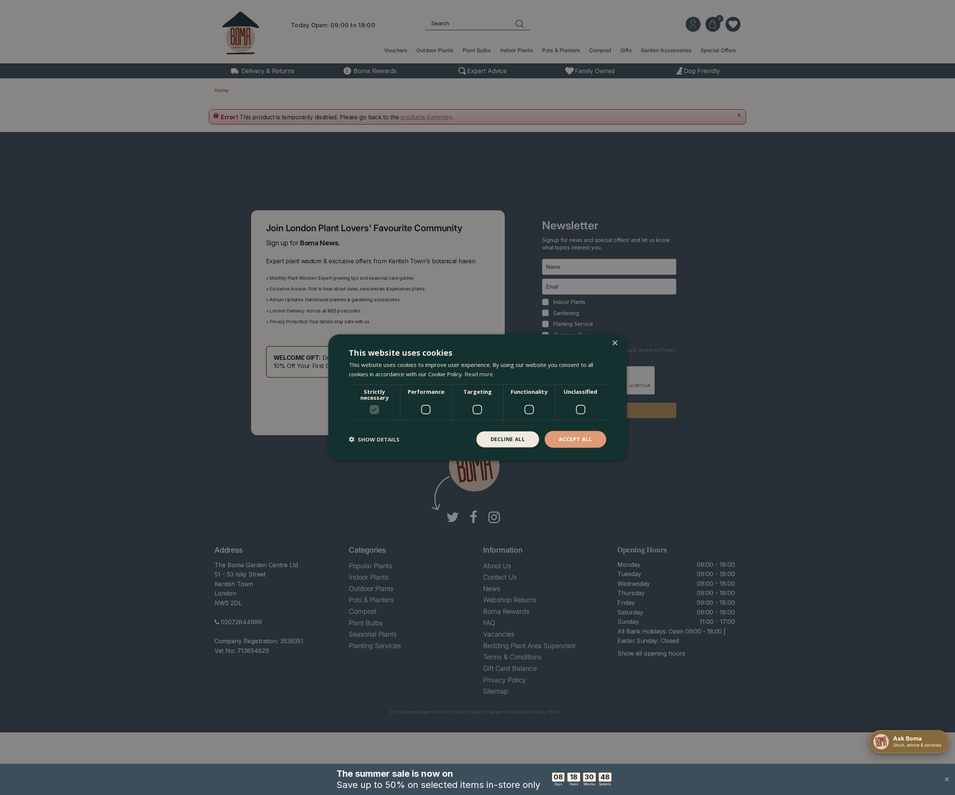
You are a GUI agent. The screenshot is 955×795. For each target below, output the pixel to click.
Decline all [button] (508, 439)
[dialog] (477, 397)
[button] (374, 439)
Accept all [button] (575, 439)
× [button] (614, 343)
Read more (478, 374)
